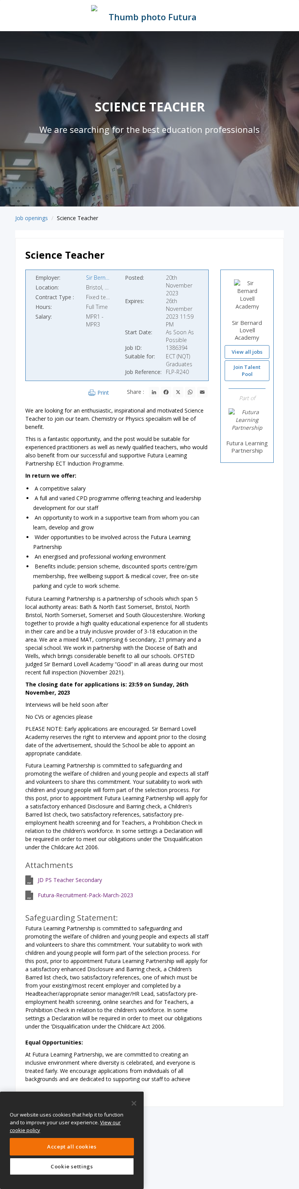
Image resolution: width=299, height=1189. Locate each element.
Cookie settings (72, 1166)
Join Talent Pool (247, 370)
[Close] (133, 1103)
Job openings (31, 218)
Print (103, 392)
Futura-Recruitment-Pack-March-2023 (85, 895)
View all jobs (247, 351)
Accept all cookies (72, 1146)
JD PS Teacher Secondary (70, 880)
